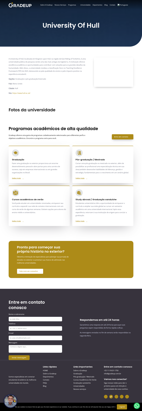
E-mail (11, 333)
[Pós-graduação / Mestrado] (79, 153)
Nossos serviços (60, 5)
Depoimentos (97, 5)
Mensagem (13, 342)
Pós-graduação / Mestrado (90, 159)
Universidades (85, 5)
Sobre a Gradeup (46, 5)
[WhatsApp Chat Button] (137, 406)
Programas (72, 5)
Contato (112, 5)
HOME (45, 370)
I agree (122, 407)
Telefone (12, 324)
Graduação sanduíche (82, 383)
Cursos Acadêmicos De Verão (84, 380)
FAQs (45, 383)
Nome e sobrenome (16, 314)
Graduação (77, 374)
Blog (106, 5)
